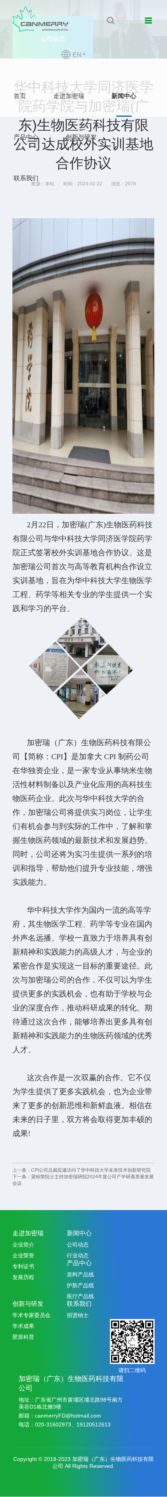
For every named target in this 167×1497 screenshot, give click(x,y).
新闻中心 (123, 96)
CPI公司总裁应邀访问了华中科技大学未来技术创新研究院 (91, 1170)
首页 (20, 96)
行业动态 (78, 1255)
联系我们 (26, 178)
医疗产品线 (80, 1296)
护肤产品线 (80, 1285)
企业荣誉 (23, 1255)
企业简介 (23, 1244)
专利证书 (23, 1266)
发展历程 (23, 1277)
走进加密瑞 (68, 96)
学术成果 (23, 1326)
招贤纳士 (78, 1315)
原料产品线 (80, 1274)
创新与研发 (81, 137)
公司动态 (78, 1244)
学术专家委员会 (31, 1315)
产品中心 (26, 137)
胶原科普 (23, 1337)
